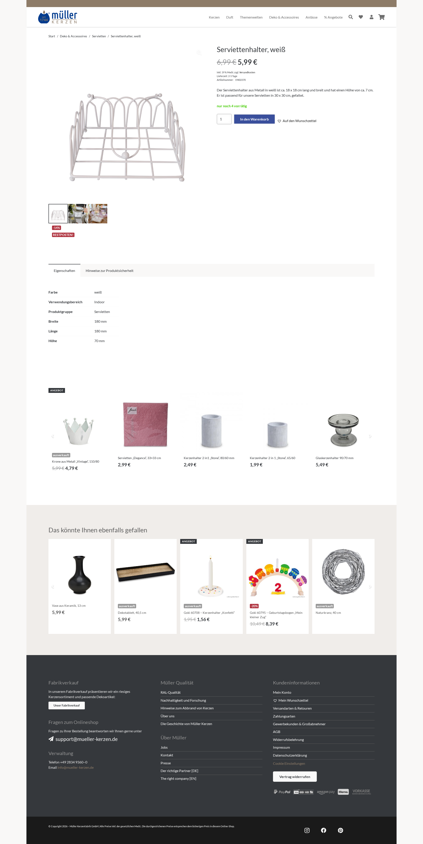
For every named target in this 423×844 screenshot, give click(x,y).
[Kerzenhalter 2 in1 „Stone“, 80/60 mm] (211, 423)
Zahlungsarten (284, 716)
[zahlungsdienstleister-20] (324, 791)
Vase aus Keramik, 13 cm (69, 605)
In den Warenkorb (254, 119)
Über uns (167, 716)
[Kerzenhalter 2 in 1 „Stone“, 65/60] (277, 423)
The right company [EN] (178, 778)
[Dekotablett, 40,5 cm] (145, 570)
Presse (166, 763)
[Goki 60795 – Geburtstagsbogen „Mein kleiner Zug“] (277, 570)
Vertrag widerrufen (294, 776)
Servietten (99, 36)
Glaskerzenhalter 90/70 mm (335, 458)
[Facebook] (323, 830)
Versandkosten (247, 72)
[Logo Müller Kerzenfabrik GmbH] (57, 17)
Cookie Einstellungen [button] (289, 763)
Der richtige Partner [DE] (179, 771)
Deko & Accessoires (73, 36)
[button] (199, 52)
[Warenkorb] (381, 17)
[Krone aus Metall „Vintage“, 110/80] (79, 419)
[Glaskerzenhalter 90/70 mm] (343, 423)
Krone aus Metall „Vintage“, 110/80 (75, 461)
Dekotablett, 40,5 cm (132, 612)
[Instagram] (307, 830)
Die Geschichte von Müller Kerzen (186, 724)
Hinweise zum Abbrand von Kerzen (187, 708)
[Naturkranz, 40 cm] (343, 570)
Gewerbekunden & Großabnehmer (299, 724)
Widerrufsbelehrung (288, 739)
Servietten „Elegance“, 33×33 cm (139, 458)
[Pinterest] (340, 830)
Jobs (164, 747)
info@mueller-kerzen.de (76, 767)
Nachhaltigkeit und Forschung (183, 700)
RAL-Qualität (171, 692)
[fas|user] (371, 16)
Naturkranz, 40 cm (328, 612)
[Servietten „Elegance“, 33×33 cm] (145, 423)
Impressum (281, 747)
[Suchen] (351, 17)
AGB (276, 731)
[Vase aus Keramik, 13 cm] (79, 570)
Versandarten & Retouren (292, 708)
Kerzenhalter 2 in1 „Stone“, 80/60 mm (209, 458)
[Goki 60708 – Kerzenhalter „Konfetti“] (211, 570)
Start (51, 36)
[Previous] (53, 436)
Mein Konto (282, 692)
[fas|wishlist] (361, 16)
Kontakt (167, 755)
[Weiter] (370, 436)
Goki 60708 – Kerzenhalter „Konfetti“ (209, 612)
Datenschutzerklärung (290, 755)
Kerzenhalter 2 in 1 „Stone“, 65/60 (272, 458)
